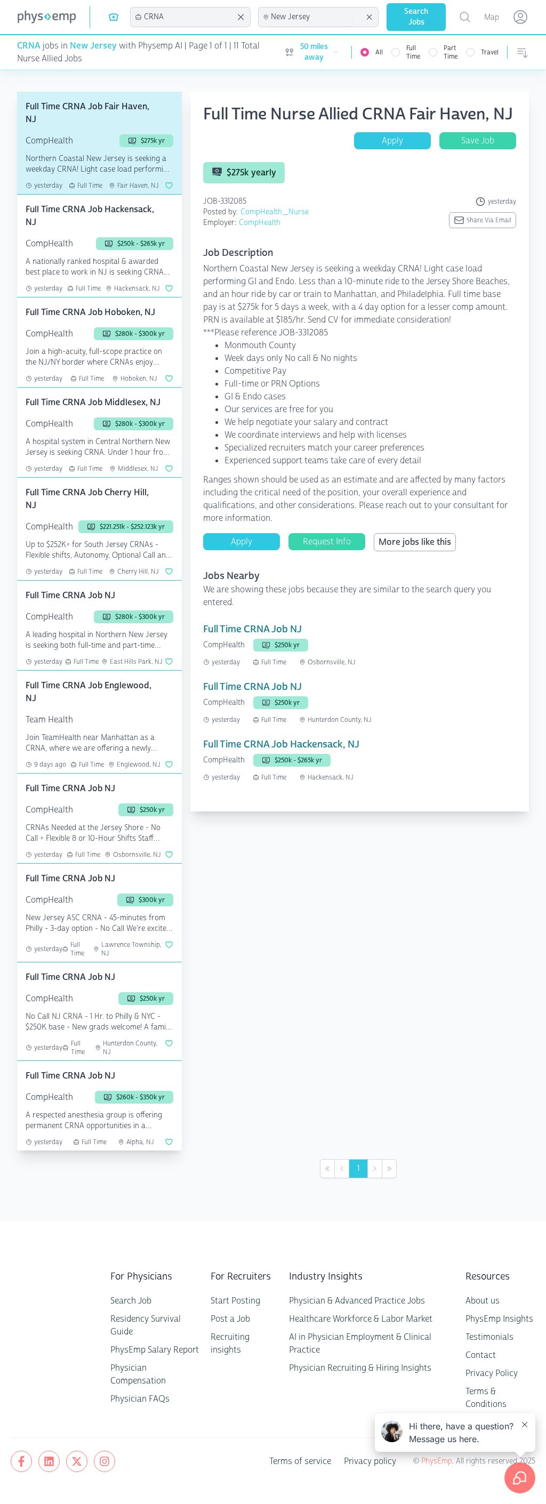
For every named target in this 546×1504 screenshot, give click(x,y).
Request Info (327, 541)
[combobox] (189, 17)
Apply (392, 140)
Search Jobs (416, 16)
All (379, 52)
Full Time (413, 52)
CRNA (29, 45)
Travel (490, 52)
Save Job (477, 140)
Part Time (450, 52)
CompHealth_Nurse (274, 212)
